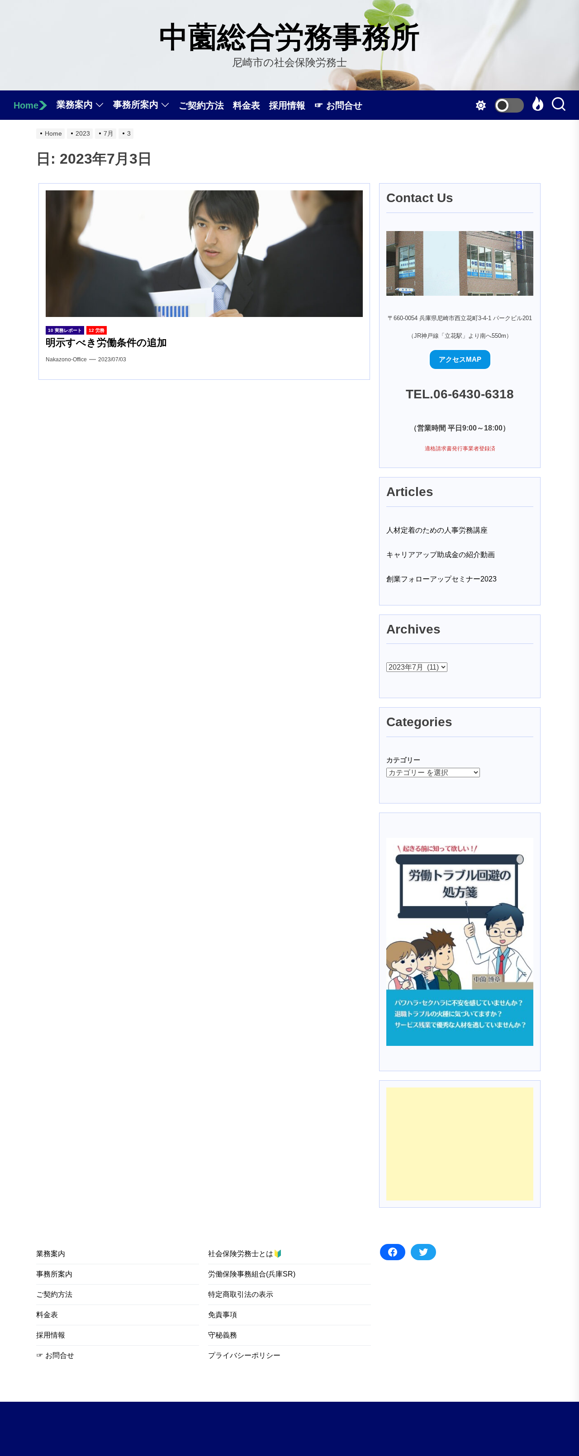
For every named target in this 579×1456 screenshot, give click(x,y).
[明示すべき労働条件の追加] (204, 253)
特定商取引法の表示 (240, 1294)
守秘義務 (222, 1335)
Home (26, 105)
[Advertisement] (459, 1144)
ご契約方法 (201, 105)
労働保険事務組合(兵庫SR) (251, 1274)
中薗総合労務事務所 (289, 37)
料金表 (246, 105)
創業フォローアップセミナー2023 (441, 579)
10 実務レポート (65, 330)
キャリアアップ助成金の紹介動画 (440, 554)
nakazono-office (66, 359)
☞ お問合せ (338, 105)
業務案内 (75, 104)
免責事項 (222, 1315)
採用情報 (287, 105)
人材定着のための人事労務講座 (437, 530)
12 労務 (96, 330)
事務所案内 (135, 104)
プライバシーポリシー (244, 1355)
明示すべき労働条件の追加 (106, 342)
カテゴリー (403, 760)
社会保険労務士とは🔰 (245, 1253)
